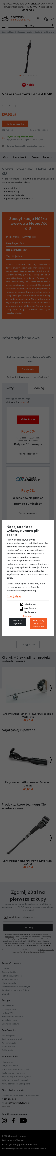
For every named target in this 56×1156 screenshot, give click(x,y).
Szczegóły (28, 615)
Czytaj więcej (14, 596)
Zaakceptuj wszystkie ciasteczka (38, 623)
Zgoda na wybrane (17, 622)
